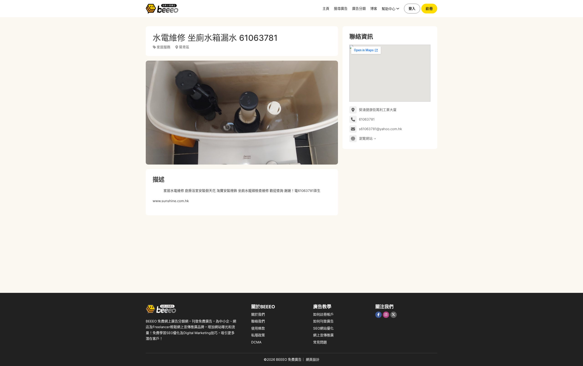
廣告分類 (359, 8)
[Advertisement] (242, 252)
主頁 (325, 8)
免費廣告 (295, 359)
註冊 (429, 8)
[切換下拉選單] (397, 8)
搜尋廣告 (341, 8)
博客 (373, 8)
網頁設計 (313, 359)
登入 (412, 8)
